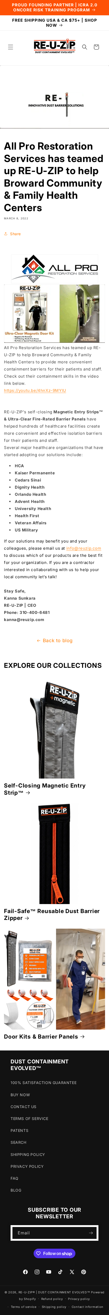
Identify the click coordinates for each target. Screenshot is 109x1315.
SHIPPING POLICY (28, 1154)
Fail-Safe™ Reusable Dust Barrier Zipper (52, 914)
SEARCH (18, 1142)
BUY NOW (20, 1094)
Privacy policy (79, 1299)
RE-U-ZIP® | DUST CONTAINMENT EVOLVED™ (54, 1292)
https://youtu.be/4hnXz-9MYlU (35, 390)
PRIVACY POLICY (27, 1166)
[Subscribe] (91, 1233)
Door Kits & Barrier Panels (41, 1036)
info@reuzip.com (83, 548)
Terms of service (24, 1307)
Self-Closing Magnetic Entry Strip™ (44, 789)
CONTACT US (24, 1106)
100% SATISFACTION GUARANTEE (43, 1082)
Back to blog (58, 640)
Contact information (87, 1307)
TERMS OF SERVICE (29, 1118)
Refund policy (52, 1299)
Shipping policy (54, 1307)
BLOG (16, 1190)
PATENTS (19, 1130)
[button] (10, 47)
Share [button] (15, 233)
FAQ (15, 1178)
